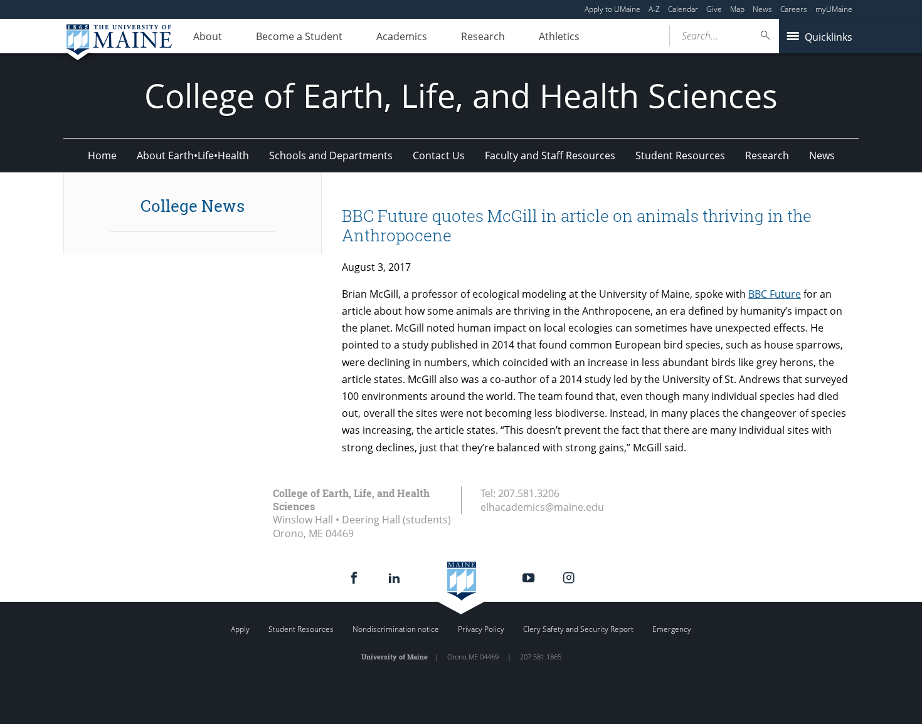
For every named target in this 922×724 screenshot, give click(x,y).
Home (102, 155)
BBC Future (774, 294)
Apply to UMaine (612, 9)
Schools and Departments (331, 155)
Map (737, 9)
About (207, 36)
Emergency (671, 629)
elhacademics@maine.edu (542, 507)
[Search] (765, 35)
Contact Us (439, 155)
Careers (793, 9)
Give (714, 9)
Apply (240, 629)
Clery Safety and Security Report (578, 629)
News (762, 9)
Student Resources (680, 155)
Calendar (683, 9)
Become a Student (299, 36)
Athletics (559, 36)
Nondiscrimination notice (395, 629)
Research (483, 36)
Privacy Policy (481, 629)
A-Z (654, 9)
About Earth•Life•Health (193, 155)
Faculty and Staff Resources (550, 155)
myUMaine (833, 9)
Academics (401, 36)
